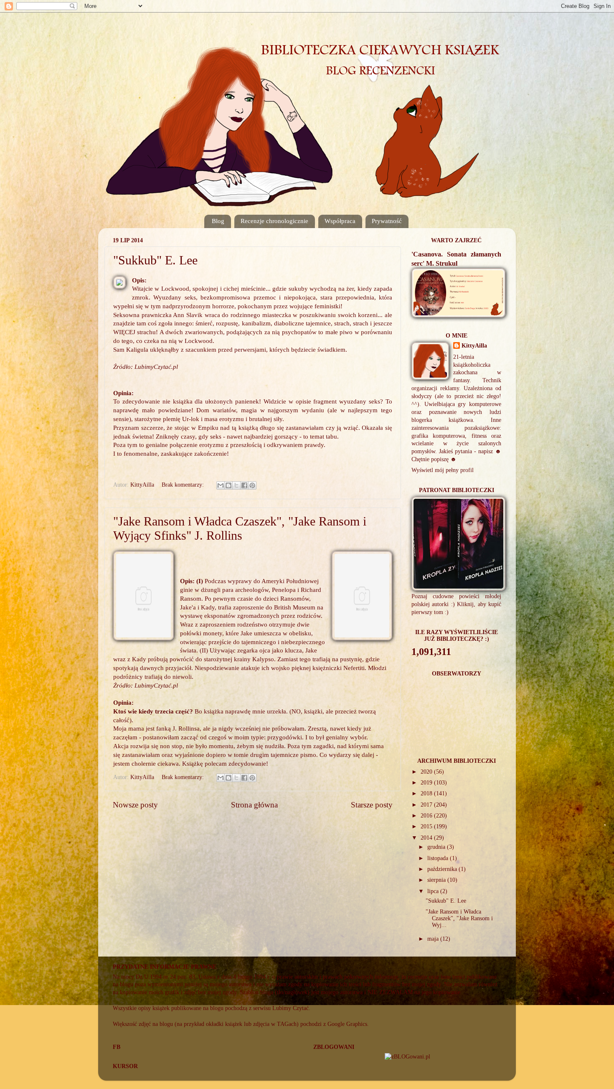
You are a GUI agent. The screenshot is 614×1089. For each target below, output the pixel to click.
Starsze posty (372, 804)
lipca (433, 891)
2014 (427, 838)
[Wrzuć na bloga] (228, 485)
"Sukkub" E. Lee (155, 260)
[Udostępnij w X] (236, 485)
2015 (427, 826)
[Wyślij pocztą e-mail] (220, 485)
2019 (427, 782)
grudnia (437, 847)
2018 (427, 793)
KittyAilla (474, 346)
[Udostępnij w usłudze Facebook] (244, 485)
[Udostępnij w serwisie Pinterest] (252, 485)
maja (433, 939)
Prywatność (387, 221)
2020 (427, 772)
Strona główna (254, 804)
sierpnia (437, 880)
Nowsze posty (135, 804)
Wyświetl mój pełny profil (442, 470)
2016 (427, 815)
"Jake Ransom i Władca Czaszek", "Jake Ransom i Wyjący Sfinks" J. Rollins (239, 528)
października (443, 869)
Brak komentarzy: (184, 485)
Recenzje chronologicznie (274, 221)
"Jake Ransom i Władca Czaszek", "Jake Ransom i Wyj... (459, 918)
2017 (427, 805)
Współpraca (340, 221)
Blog (218, 221)
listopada (438, 858)
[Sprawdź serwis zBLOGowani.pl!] (407, 1056)
